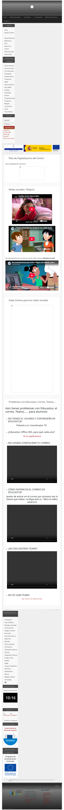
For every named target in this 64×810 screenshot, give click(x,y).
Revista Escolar (9, 52)
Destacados (8, 54)
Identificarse (9, 127)
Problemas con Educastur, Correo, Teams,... (32, 401)
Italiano (6, 660)
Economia (7, 633)
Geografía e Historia (10, 655)
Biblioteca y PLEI (8, 42)
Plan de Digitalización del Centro (26, 158)
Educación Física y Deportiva (10, 637)
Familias (7, 90)
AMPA (6, 82)
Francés (6, 652)
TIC (5, 682)
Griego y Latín (8, 658)
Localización (38, 17)
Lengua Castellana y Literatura (10, 667)
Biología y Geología (10, 625)
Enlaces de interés (7, 47)
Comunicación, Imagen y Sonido (9, 629)
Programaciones (9, 98)
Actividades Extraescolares (9, 75)
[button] (56, 6)
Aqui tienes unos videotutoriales (32, 599)
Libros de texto (9, 66)
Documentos (8, 112)
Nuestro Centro (9, 33)
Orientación (8, 620)
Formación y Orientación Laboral (10, 648)
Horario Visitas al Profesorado (9, 69)
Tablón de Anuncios (51, 17)
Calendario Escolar (7, 94)
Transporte (7, 79)
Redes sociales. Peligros (21, 189)
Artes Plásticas (9, 622)
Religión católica (9, 677)
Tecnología (7, 680)
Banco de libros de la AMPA (9, 86)
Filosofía (7, 641)
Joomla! (27, 796)
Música (6, 674)
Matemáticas (8, 671)
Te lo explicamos (32, 436)
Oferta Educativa (15, 17)
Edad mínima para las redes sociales (28, 300)
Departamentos (9, 38)
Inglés (6, 663)
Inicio (5, 17)
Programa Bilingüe (7, 102)
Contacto (6, 21)
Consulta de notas (8, 107)
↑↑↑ (57, 786)
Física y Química (9, 644)
